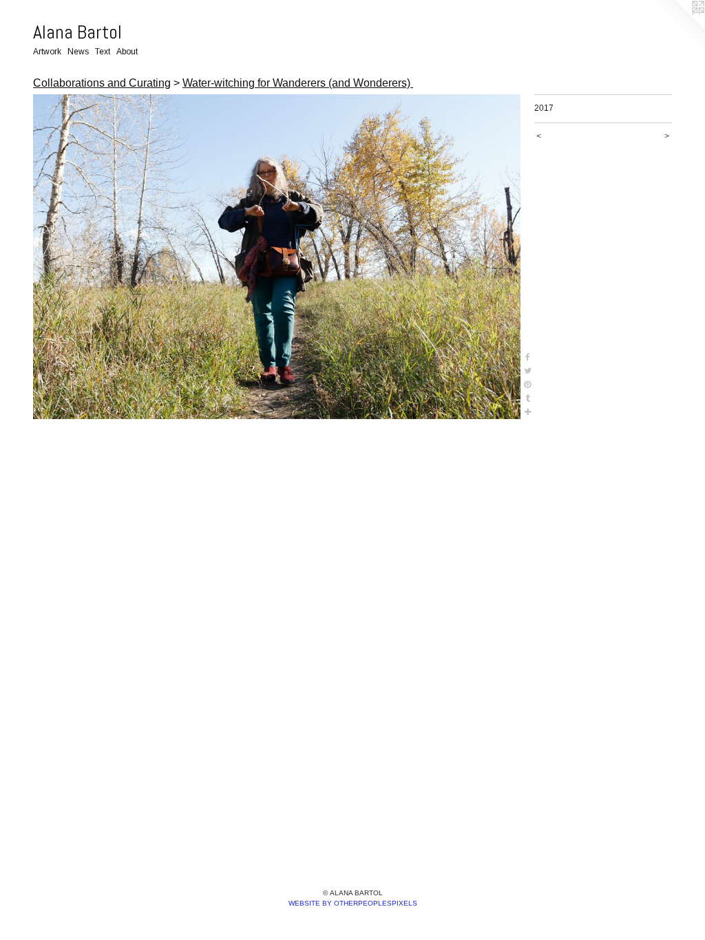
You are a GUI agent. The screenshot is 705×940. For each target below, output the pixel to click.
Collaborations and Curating (102, 83)
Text (102, 51)
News (78, 51)
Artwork (47, 51)
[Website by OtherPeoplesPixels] (677, 27)
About (127, 51)
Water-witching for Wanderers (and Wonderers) (297, 83)
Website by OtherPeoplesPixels (352, 903)
